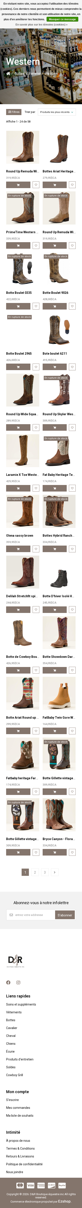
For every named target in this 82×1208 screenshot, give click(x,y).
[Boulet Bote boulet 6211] (59, 329)
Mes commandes (18, 1107)
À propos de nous (18, 1140)
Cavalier (11, 1028)
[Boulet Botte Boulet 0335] (22, 268)
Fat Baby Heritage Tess (59, 474)
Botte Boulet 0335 (19, 292)
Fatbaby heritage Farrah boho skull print (35, 778)
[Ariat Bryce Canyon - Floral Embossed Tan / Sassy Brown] (59, 814)
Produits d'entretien (19, 1059)
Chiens (11, 1043)
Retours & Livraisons (20, 1156)
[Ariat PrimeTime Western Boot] (22, 207)
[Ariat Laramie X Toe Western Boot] (22, 450)
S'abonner (65, 915)
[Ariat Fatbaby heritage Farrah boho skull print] (22, 754)
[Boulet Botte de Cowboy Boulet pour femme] (22, 632)
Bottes (19, 73)
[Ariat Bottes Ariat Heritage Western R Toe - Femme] (59, 147)
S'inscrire (12, 1100)
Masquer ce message (62, 19)
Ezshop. (65, 1201)
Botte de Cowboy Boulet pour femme (32, 656)
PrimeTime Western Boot (24, 232)
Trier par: (30, 112)
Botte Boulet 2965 (19, 353)
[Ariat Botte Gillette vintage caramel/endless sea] (22, 814)
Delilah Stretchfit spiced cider (27, 596)
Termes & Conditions (20, 1148)
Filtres (15, 112)
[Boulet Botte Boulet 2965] (22, 329)
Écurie (10, 1051)
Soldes (11, 1067)
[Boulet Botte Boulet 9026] (59, 268)
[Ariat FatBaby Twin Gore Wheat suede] (59, 693)
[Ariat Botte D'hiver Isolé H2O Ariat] (59, 572)
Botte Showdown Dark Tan (62, 656)
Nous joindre (14, 1172)
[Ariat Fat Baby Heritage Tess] (59, 450)
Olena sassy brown (19, 535)
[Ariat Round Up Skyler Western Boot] (59, 390)
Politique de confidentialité (24, 1164)
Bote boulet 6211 (55, 353)
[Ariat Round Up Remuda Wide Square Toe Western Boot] (59, 207)
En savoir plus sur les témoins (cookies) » (42, 24)
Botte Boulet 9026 (55, 292)
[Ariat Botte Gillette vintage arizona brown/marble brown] (59, 754)
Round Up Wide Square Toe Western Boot (36, 414)
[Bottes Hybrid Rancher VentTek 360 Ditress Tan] (59, 511)
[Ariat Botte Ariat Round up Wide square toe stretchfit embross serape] (22, 693)
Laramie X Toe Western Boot (26, 474)
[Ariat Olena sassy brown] (22, 511)
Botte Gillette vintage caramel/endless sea (37, 839)
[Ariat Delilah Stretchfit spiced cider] (22, 572)
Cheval (11, 1036)
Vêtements (14, 1012)
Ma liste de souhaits (19, 1115)
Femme (34, 73)
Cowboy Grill (14, 1075)
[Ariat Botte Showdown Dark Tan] (59, 632)
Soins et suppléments (21, 1004)
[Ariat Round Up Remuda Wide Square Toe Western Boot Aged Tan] (22, 147)
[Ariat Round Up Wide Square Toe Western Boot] (22, 390)
